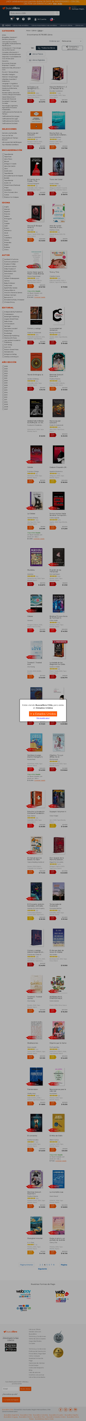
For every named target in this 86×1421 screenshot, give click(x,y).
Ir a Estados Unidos (43, 713)
